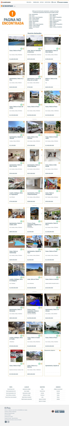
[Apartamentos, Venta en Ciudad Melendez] (34, 155)
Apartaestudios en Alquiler (27, 393)
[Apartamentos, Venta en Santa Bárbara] (52, 41)
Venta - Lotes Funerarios (33, 20)
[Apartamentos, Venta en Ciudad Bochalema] (34, 183)
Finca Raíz (29, 2)
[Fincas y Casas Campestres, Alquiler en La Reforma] (34, 213)
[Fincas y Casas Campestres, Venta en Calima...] (34, 300)
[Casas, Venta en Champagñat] (52, 183)
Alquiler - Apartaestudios (33, 21)
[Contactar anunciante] (23, 49)
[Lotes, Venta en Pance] (34, 269)
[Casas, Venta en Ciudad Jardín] (52, 127)
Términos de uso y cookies (9, 416)
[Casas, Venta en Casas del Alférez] (16, 97)
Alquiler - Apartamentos (54, 21)
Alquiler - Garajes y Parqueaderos (56, 24)
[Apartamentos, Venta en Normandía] (16, 300)
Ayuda (42, 397)
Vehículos (58, 393)
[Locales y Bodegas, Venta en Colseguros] (16, 269)
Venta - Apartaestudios (33, 14)
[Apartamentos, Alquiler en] (52, 356)
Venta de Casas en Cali (10, 389)
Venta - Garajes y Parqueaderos (56, 17)
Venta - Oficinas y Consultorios (55, 20)
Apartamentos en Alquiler (26, 389)
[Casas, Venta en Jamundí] (52, 269)
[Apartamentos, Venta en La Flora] (16, 69)
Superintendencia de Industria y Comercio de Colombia (13, 419)
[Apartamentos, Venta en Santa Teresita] (16, 155)
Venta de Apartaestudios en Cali (11, 393)
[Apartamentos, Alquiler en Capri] (34, 241)
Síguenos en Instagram (42, 401)
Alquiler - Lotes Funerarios (34, 27)
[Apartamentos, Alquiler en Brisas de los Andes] (34, 69)
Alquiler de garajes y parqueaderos (26, 399)
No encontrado (7, 6)
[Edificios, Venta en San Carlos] (52, 69)
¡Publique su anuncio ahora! (58, 389)
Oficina (42, 389)
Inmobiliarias (36, 2)
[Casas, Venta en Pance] (16, 41)
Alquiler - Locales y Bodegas (34, 25)
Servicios (31, 28)
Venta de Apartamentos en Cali (11, 391)
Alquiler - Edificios (53, 22)
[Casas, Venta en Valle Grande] (52, 155)
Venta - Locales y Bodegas (34, 18)
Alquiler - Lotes (52, 25)
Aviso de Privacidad (8, 414)
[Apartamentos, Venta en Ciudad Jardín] (16, 213)
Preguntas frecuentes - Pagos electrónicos (11, 418)
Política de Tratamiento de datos (9, 413)
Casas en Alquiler (26, 391)
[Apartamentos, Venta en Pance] (52, 213)
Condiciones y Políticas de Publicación (10, 411)
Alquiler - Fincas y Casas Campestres (36, 24)
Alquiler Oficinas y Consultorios (26, 397)
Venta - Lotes (52, 18)
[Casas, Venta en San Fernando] (34, 127)
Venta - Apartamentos (54, 14)
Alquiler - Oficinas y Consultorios (56, 27)
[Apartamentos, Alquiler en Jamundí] (16, 127)
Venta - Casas (31, 15)
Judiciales (58, 399)
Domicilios (42, 393)
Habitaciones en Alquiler (26, 395)
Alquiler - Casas (32, 22)
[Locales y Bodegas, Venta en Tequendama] (16, 183)
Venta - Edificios (53, 15)
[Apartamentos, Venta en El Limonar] (52, 300)
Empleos (58, 395)
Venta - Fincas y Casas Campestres (36, 17)
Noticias (42, 2)
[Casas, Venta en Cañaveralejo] (16, 241)
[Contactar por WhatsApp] (21, 49)
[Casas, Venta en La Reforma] (34, 356)
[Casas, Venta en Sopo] (16, 356)
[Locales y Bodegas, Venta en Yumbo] (16, 328)
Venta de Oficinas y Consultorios (11, 395)
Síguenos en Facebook (42, 399)
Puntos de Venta (42, 391)
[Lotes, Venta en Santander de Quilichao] (34, 41)
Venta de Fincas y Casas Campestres (10, 397)
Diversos (58, 397)
